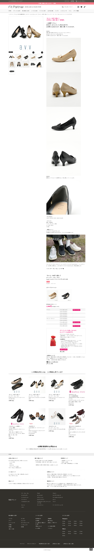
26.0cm (75, 525)
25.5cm (69, 525)
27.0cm (75, 533)
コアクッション (40, 497)
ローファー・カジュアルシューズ (31, 14)
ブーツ (10, 520)
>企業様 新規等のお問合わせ (47, 446)
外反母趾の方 (38, 518)
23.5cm (69, 523)
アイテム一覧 (16, 14)
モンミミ (23, 505)
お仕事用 (37, 520)
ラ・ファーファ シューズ (58, 505)
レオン (22, 507)
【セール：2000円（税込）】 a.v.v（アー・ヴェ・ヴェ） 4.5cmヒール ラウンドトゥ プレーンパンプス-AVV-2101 (17, 397)
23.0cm (63, 523)
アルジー (54, 493)
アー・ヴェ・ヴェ (25, 493)
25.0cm (63, 525)
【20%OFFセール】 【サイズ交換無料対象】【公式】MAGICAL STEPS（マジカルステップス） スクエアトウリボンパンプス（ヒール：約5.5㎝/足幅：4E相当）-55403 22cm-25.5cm (77, 399)
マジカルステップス (25, 501)
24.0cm (75, 523)
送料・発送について (39, 458)
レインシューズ (12, 522)
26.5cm (81, 525)
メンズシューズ (63, 10)
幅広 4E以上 (50, 520)
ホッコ (54, 499)
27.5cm (81, 533)
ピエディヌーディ (40, 499)
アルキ (38, 493)
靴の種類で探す (22, 14)
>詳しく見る (62, 351)
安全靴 (22, 526)
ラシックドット (40, 505)
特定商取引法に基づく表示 (44, 543)
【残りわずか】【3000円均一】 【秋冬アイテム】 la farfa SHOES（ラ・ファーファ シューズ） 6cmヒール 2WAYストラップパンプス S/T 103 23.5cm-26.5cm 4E (77, 431)
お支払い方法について (13, 458)
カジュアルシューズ (25, 522)
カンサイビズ (39, 495)
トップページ (11, 14)
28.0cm (63, 535)
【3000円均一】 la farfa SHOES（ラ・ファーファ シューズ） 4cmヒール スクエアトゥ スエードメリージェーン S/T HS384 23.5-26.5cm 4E (37, 431)
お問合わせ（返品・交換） (68, 543)
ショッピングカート (81, 1)
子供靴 (10, 524)
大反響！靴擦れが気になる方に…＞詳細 (47, 3)
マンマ (54, 501)
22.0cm (75, 521)
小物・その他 (11, 528)
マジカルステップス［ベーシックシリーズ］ (44, 502)
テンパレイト (24, 499)
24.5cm (81, 523)
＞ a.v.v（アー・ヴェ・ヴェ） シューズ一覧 (55, 268)
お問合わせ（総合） (56, 543)
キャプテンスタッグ (57, 495)
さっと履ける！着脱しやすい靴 (40, 523)
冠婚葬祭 (49, 518)
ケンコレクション (25, 497)
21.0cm (63, 521)
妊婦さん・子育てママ (52, 522)
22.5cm (81, 521)
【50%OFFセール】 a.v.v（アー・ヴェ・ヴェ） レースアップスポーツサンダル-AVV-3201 (57, 428)
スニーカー (23, 520)
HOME (10, 10)
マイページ (67, 1)
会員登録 (72, 1)
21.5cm (69, 521)
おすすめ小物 (50, 10)
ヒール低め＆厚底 (51, 526)
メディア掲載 (76, 10)
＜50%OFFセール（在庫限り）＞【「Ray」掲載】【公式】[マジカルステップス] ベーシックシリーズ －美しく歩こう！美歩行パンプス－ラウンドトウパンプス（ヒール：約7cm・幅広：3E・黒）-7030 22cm (17, 432)
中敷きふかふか (38, 526)
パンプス (57, 10)
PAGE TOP (91, 549)
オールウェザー (24, 495)
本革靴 (10, 526)
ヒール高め (37, 528)
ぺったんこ (50, 528)
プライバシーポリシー (31, 543)
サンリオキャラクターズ (58, 497)
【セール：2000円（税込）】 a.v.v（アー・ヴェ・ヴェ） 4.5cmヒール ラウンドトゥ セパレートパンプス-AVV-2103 (57, 397)
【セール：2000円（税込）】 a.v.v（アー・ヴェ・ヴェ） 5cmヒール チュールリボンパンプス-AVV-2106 (37, 397)
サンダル (23, 518)
